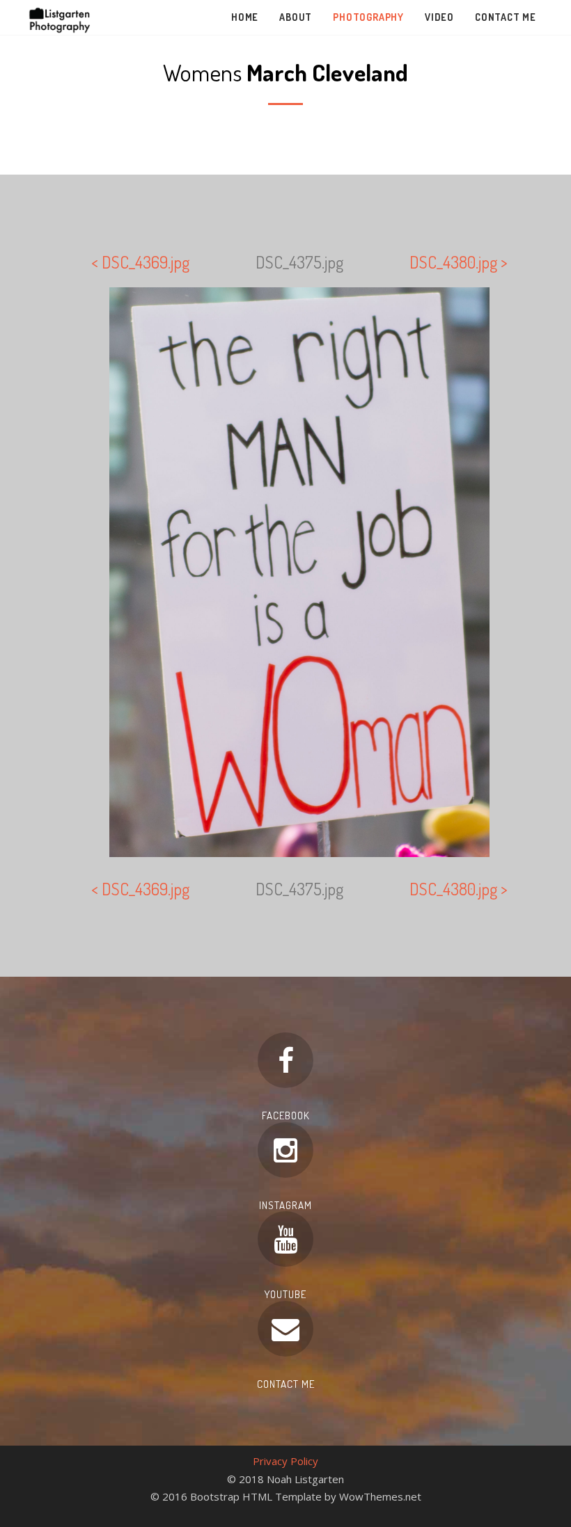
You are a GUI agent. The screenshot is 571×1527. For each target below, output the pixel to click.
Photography (368, 17)
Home (244, 17)
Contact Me (505, 17)
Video (439, 17)
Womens (285, 72)
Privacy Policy (285, 1461)
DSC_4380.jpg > (458, 262)
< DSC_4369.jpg (140, 262)
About (295, 17)
